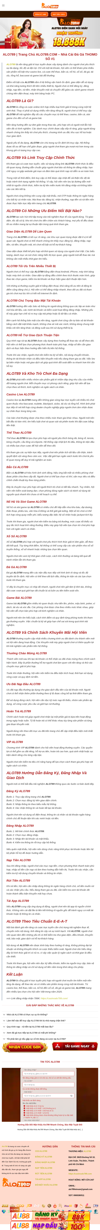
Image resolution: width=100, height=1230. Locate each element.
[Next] (95, 33)
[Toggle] (4, 1014)
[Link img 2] (50, 1226)
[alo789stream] (50, 5)
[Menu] (3, 5)
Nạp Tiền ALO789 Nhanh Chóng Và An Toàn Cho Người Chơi (68, 1125)
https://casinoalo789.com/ (54, 998)
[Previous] (5, 33)
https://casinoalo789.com (80, 1174)
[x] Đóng (14, 1209)
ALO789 (87, 1151)
